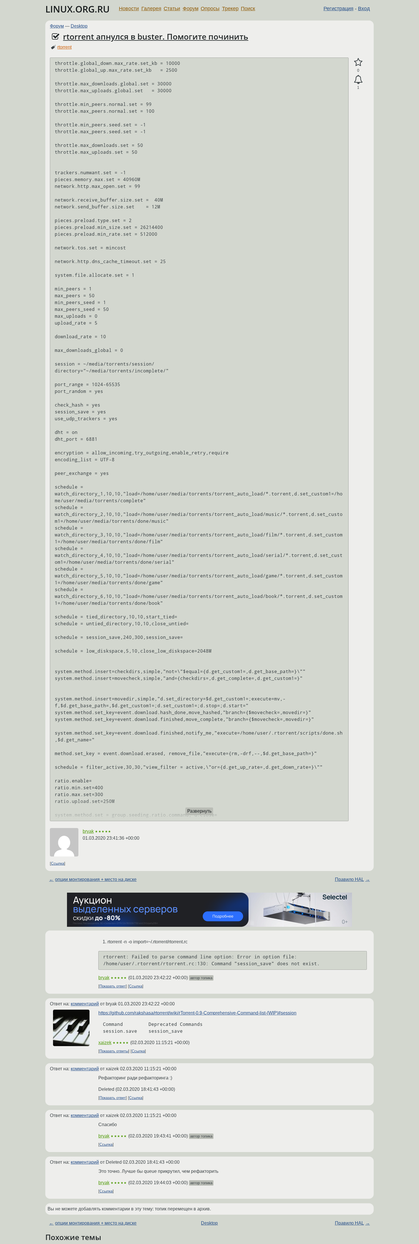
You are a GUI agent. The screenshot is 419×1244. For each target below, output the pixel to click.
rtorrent (64, 47)
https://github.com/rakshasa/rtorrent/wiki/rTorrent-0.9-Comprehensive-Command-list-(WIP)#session (197, 1013)
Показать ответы (113, 1051)
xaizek (104, 1042)
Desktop (79, 26)
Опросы (210, 8)
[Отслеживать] (358, 80)
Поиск (248, 8)
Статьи (172, 8)
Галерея (151, 8)
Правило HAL (349, 879)
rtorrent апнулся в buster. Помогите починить (155, 36)
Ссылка (57, 863)
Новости (129, 8)
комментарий (85, 1003)
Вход (364, 8)
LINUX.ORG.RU (77, 9)
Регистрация (338, 8)
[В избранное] (358, 62)
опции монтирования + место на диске (96, 879)
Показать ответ (112, 986)
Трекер (230, 8)
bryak (88, 831)
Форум (190, 8)
